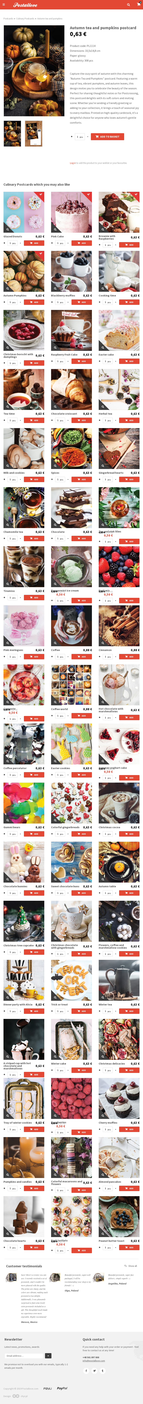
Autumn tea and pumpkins (49, 18)
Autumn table (107, 886)
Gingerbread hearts (111, 472)
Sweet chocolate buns (65, 886)
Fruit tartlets (59, 1240)
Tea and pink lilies (110, 531)
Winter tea (105, 1004)
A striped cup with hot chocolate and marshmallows (17, 1066)
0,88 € (87, 650)
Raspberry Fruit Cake (64, 354)
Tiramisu (9, 591)
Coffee (55, 650)
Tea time (9, 413)
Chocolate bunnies (15, 886)
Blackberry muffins (63, 295)
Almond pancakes (110, 1181)
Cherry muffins (108, 1122)
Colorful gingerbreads (65, 827)
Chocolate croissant (64, 413)
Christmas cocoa (109, 827)
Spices (55, 472)
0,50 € (108, 535)
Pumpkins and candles (17, 1181)
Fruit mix (104, 590)
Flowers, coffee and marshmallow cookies (113, 946)
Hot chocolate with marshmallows (111, 710)
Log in (73, 163)
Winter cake (58, 1063)
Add (36, 243)
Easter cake (106, 354)
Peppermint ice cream (65, 590)
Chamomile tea (13, 532)
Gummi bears (11, 827)
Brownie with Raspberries (107, 237)
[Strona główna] (23, 7)
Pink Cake (57, 236)
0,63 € (40, 236)
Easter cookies (60, 768)
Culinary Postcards (25, 18)
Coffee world (59, 709)
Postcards (8, 18)
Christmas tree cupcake (18, 945)
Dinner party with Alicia (17, 1004)
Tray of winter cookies (17, 1122)
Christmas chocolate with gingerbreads (64, 946)
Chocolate (58, 532)
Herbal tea (105, 413)
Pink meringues (13, 650)
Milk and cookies (14, 472)
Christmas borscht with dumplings (18, 355)
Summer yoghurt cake (113, 768)
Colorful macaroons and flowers (66, 1182)
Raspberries (58, 1122)
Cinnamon (105, 650)
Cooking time (107, 295)
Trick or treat (59, 1004)
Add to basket (109, 136)
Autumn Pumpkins (15, 295)
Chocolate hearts (14, 1241)
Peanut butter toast (111, 1241)
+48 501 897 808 (91, 1357)
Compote (9, 708)
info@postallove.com (94, 1360)
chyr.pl (24, 1396)
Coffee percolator (15, 768)
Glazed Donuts (12, 236)
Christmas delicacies (112, 1063)
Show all (132, 1265)
